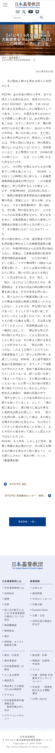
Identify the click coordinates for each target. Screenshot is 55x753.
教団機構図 (10, 625)
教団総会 (9, 630)
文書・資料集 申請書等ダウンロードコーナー (42, 678)
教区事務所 (10, 660)
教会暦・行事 (39, 655)
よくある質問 (11, 675)
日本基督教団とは (12, 581)
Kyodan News (40, 610)
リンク (36, 669)
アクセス (9, 694)
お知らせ (37, 587)
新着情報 (35, 581)
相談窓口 (9, 680)
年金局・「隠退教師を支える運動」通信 (42, 690)
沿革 (6, 604)
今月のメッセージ (42, 599)
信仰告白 (9, 593)
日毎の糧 (37, 604)
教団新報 (23, 521)
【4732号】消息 (17, 484)
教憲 (6, 599)
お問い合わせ (39, 699)
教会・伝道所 (11, 655)
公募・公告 (38, 615)
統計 (6, 636)
